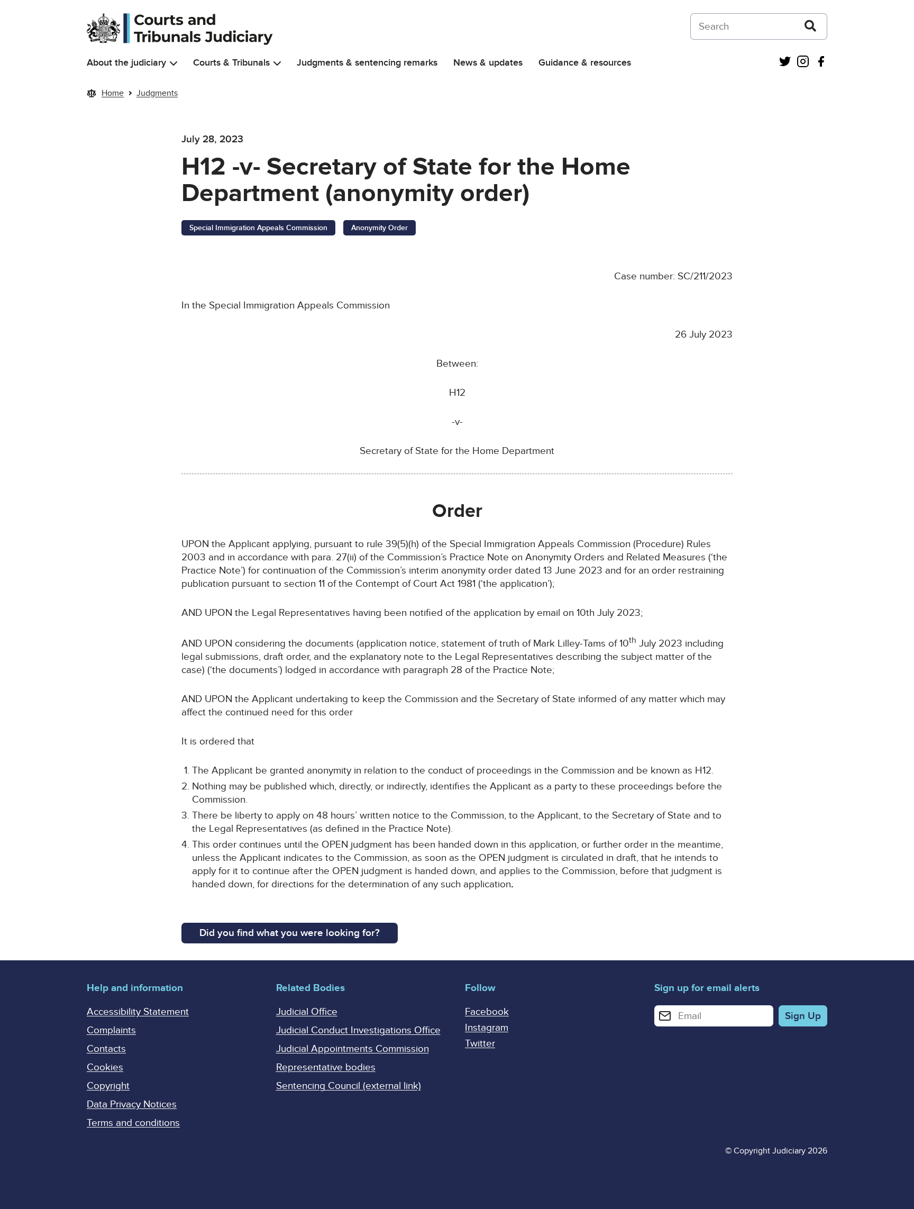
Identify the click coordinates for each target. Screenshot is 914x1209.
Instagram (486, 1028)
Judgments (157, 93)
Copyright (108, 1086)
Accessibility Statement (138, 1012)
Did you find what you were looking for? (289, 933)
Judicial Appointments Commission (352, 1049)
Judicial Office (306, 1012)
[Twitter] (785, 62)
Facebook (487, 1012)
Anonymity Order (379, 227)
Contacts (106, 1049)
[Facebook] (821, 62)
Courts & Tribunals (231, 62)
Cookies (105, 1067)
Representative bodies (326, 1067)
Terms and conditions (133, 1123)
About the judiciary (126, 62)
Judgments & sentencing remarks (367, 62)
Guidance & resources (584, 62)
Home (113, 93)
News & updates (488, 62)
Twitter (480, 1044)
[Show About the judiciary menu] (173, 63)
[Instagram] (803, 62)
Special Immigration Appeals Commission (258, 227)
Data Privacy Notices (132, 1104)
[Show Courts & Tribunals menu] (277, 63)
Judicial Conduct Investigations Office (358, 1030)
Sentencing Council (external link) (348, 1086)
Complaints (111, 1030)
